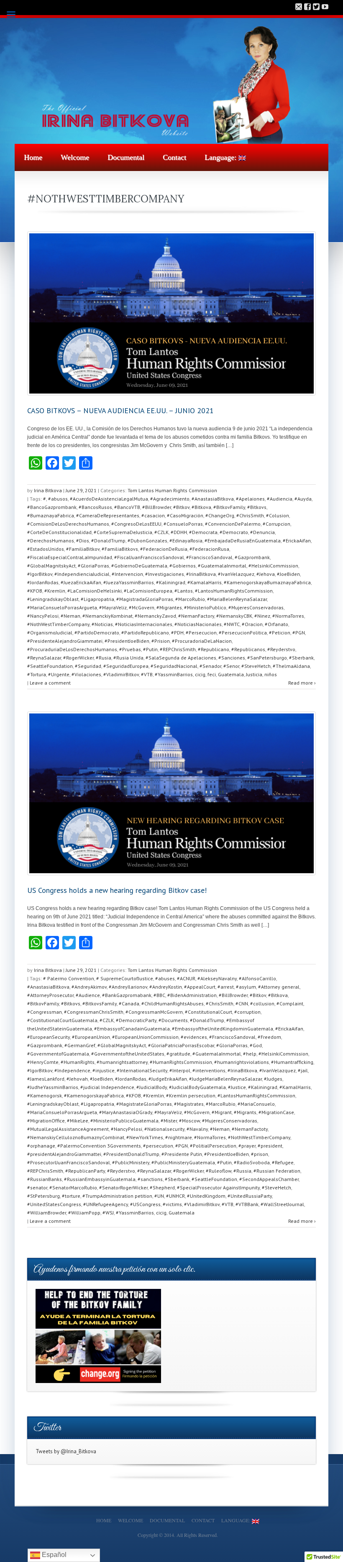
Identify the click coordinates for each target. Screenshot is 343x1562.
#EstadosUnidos (45, 549)
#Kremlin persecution (190, 1095)
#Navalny (197, 1129)
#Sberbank (301, 657)
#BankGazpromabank (126, 995)
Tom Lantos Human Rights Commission (172, 490)
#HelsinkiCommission (273, 565)
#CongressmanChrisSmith (93, 1012)
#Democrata (203, 532)
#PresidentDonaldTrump (131, 1154)
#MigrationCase (276, 1112)
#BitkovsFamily (99, 1003)
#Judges (273, 1079)
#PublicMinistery (130, 1162)
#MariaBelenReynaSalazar (237, 599)
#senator (37, 1187)
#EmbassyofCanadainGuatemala (132, 1028)
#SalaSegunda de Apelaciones (181, 657)
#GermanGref (79, 1045)
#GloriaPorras (93, 565)
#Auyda (303, 499)
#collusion (262, 1003)
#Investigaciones (164, 574)
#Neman (70, 616)
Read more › (302, 683)
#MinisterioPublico (205, 607)
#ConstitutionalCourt (208, 1012)
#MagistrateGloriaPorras (144, 1104)
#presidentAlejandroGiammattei (64, 1154)
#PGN (298, 632)
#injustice (103, 1070)
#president (270, 1146)
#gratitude (178, 1054)
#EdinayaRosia (185, 540)
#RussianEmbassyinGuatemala (100, 1179)
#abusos (58, 499)
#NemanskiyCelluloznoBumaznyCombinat (75, 1137)
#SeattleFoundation (50, 666)
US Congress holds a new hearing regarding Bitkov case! (117, 890)
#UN (159, 1196)
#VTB (147, 674)
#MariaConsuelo (256, 1104)
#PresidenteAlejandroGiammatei (64, 641)
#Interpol (179, 1070)
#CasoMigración (185, 515)
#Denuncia (262, 532)
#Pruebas (130, 649)
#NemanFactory (196, 616)
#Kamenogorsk (44, 1095)
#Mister (169, 1120)
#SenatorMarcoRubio (73, 1187)
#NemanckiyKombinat (107, 616)
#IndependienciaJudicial (82, 574)
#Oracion (252, 624)
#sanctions (150, 1179)
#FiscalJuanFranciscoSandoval (149, 557)
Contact (174, 157)
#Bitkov (181, 507)
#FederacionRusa (209, 549)
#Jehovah (77, 1079)
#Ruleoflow (218, 1171)
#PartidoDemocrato (96, 632)
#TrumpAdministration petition (117, 1196)
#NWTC (232, 624)
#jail (303, 1070)
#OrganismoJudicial (49, 632)
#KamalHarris (295, 1087)
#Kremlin (54, 591)
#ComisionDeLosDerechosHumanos (68, 524)
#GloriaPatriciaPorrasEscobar (181, 1045)
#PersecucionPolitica (243, 632)
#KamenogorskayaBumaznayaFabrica (267, 582)
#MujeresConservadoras (256, 607)
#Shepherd (162, 1187)
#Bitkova (201, 507)
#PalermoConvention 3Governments (99, 1146)
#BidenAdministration (192, 995)
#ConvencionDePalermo (233, 524)
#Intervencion (127, 574)
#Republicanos (248, 649)
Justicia (254, 674)
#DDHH (179, 532)
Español (53, 1554)
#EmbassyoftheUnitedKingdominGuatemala (222, 1028)
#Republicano (213, 649)
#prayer (247, 1146)
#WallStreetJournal (282, 1204)
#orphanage (41, 1146)
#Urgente (58, 674)
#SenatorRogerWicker (123, 1187)
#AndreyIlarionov (128, 987)
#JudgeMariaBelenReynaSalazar (225, 1079)
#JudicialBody (151, 1087)
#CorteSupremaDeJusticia (123, 532)
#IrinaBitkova (201, 574)
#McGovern (141, 607)
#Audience (88, 995)
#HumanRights (78, 1062)
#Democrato (234, 532)
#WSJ (108, 1212)
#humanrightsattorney (122, 1062)
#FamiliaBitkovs (120, 549)
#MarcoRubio (190, 599)
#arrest (226, 987)
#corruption (247, 1012)
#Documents (173, 1020)
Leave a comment (50, 683)
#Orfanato (276, 624)
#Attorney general (278, 987)
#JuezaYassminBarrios (128, 582)
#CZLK (161, 532)
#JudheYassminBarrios (52, 1087)
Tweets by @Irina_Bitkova (66, 1451)
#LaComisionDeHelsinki (94, 591)
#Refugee (283, 1162)
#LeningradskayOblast (53, 599)
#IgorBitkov (39, 574)
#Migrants (245, 1112)
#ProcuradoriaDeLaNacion (202, 641)
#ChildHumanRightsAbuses (172, 1003)
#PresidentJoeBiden (127, 641)
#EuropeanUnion (91, 1037)
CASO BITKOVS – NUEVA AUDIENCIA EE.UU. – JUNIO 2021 (120, 410)
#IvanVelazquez (236, 574)
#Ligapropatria (97, 599)
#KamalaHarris (204, 582)
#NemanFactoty (250, 1129)
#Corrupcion (276, 524)
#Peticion (279, 632)
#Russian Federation (276, 1171)
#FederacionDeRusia (163, 549)
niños (270, 674)
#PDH (177, 632)
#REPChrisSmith (178, 649)
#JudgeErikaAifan (167, 1079)
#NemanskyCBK (234, 616)
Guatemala (231, 674)
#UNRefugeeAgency (105, 1204)
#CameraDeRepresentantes (107, 515)
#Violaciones (86, 674)
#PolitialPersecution (213, 1146)
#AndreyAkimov (89, 987)
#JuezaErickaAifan (81, 582)
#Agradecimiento (169, 499)
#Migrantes (169, 607)
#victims (172, 1204)
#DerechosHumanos (50, 540)
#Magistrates (189, 1104)
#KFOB (34, 591)
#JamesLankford (45, 1079)
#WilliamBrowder (46, 1212)
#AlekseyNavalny (217, 978)
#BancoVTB (127, 507)
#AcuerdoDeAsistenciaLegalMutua (109, 499)
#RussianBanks (44, 1179)
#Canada (129, 1003)
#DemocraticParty (136, 1020)
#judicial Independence (107, 1087)
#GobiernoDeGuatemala (139, 565)
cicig (200, 674)
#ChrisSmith (250, 515)
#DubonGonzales (147, 540)
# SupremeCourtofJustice (124, 978)
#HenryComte (43, 1062)
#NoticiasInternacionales (143, 624)
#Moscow (189, 1120)
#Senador (210, 666)
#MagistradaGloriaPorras (144, 599)
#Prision (160, 641)
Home (33, 157)
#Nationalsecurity (164, 1129)
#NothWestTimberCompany (58, 624)
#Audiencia (279, 499)
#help (249, 1054)
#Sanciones (231, 657)
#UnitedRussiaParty (250, 1196)
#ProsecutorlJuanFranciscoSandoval (68, 1162)
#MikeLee (77, 1120)
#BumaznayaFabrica (50, 515)
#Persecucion (201, 632)
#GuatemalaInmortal (222, 565)
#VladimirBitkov (121, 674)
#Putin (150, 649)
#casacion (153, 515)
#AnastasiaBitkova (213, 499)
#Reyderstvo (281, 649)
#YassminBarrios (174, 674)
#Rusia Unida (128, 657)
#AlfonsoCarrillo (257, 978)
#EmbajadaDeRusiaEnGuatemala (243, 540)
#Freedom (269, 1037)
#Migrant (222, 1112)
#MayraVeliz (113, 607)
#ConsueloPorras (183, 524)
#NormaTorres (288, 616)
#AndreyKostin (165, 987)
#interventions (208, 1070)
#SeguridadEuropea (125, 666)
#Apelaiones (250, 499)
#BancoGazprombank (52, 507)
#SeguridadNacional (174, 666)
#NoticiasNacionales (198, 624)
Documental (126, 157)
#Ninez (262, 616)
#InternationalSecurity (142, 1070)
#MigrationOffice (46, 1120)
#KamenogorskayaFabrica (94, 1095)
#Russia (242, 1171)
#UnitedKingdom (206, 1196)
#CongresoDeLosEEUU (136, 524)
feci (211, 674)
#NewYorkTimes (144, 1137)
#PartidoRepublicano (145, 632)
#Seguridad (88, 666)
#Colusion (277, 515)
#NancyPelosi (43, 616)
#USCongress (145, 1204)
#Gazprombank (252, 557)
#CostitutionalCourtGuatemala (62, 1020)
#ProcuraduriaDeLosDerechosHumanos (72, 649)
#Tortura (36, 674)
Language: (221, 157)
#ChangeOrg (219, 515)
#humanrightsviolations (241, 1062)
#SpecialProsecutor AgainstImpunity (218, 1187)
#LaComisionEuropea (148, 591)
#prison (259, 1154)
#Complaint (289, 1003)
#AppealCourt (199, 987)
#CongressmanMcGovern (154, 1012)
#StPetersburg (43, 1196)
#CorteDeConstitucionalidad (59, 532)
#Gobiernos (182, 565)
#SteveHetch (256, 666)
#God (256, 1045)
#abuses (165, 978)
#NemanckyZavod (155, 616)
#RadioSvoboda (252, 1162)
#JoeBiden (288, 574)
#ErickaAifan (297, 540)
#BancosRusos (95, 507)
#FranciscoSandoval (209, 557)
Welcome (75, 157)
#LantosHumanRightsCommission (234, 591)
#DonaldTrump (108, 540)
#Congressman (44, 1012)
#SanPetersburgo (267, 657)
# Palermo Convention (68, 978)
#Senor (231, 666)
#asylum (246, 987)
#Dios (82, 540)
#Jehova (265, 574)
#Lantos (183, 591)
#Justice (237, 1087)
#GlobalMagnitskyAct (51, 565)
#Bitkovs (256, 507)
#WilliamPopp (84, 1212)
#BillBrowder (156, 507)
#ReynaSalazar (44, 657)
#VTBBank (247, 1204)
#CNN (241, 1003)
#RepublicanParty (85, 1171)
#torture (71, 1196)
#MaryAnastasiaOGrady (125, 1112)
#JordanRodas (43, 582)
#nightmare (178, 1137)
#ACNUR (186, 978)
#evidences (194, 1037)
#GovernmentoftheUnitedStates (127, 1054)
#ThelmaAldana (291, 666)
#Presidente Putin (181, 1154)
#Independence (72, 1070)
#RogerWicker (78, 657)
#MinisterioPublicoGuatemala (124, 1120)
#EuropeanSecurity (48, 1037)
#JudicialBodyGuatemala (197, 1087)
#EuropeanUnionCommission (145, 1037)
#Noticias (102, 624)
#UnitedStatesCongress (54, 1204)
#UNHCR (175, 1196)
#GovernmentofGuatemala (58, 1054)
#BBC (159, 995)
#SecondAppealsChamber (269, 1179)
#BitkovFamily (229, 507)
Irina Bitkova (48, 490)
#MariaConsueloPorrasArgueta (62, 607)
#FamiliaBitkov (83, 549)
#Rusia (103, 657)
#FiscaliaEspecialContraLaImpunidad (69, 557)
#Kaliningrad (170, 582)
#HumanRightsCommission (181, 1062)
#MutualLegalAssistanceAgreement (68, 1129)
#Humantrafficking (292, 1062)
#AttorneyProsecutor (50, 995)
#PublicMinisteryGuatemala (183, 1162)
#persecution (158, 1146)
